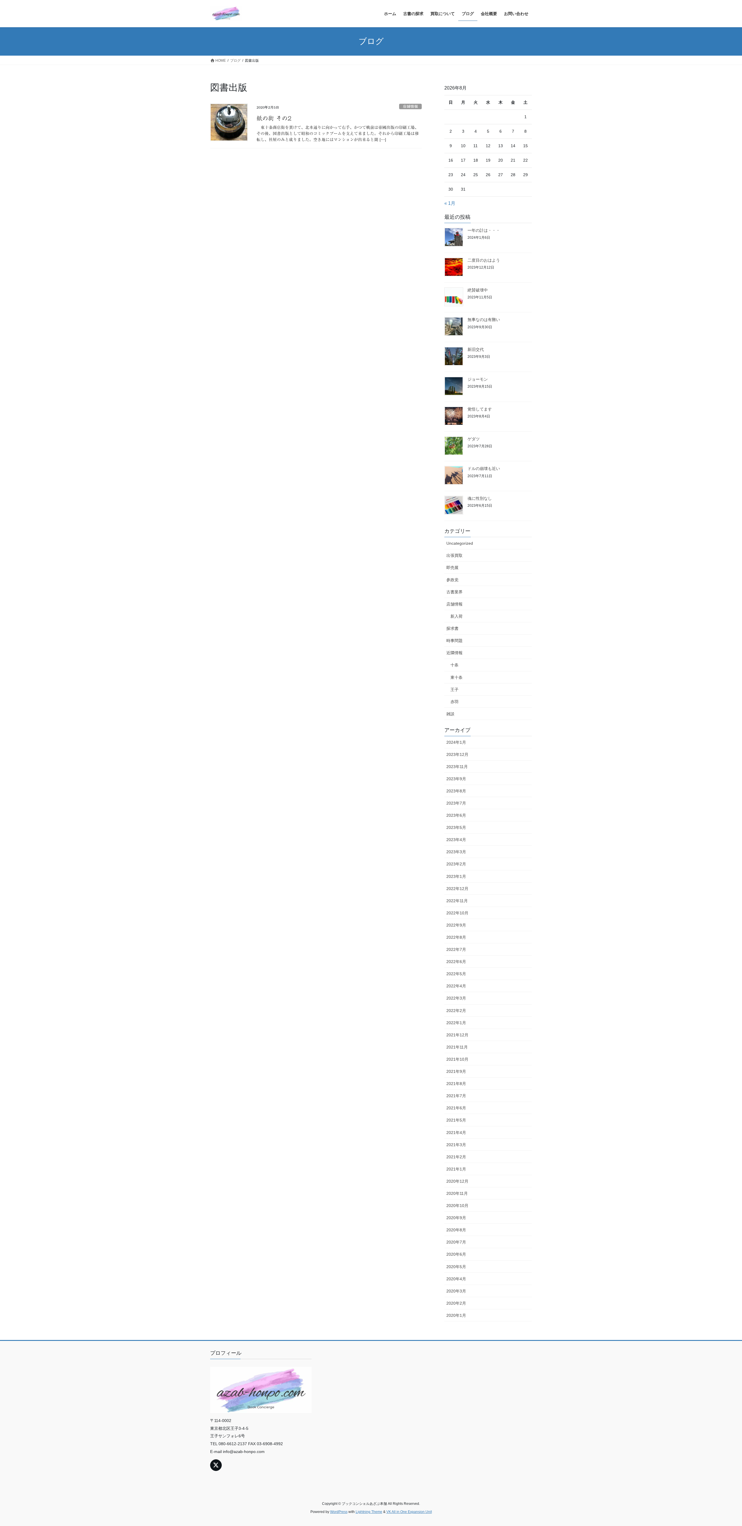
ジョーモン (478, 379)
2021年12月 (457, 1035)
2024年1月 (456, 742)
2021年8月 (456, 1083)
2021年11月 (457, 1047)
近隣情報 (454, 652)
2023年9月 (456, 778)
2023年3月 (456, 851)
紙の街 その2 (274, 118)
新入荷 (456, 616)
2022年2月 (456, 1010)
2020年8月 (456, 1230)
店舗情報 (410, 106)
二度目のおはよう (484, 260)
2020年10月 (457, 1205)
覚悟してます (480, 409)
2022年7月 (456, 949)
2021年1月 (456, 1169)
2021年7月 (456, 1095)
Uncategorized (459, 543)
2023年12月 (457, 754)
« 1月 (449, 203)
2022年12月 (457, 888)
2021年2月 (456, 1157)
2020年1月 (456, 1315)
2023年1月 (456, 876)
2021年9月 (456, 1071)
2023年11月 (457, 766)
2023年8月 (456, 791)
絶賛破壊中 (478, 290)
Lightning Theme (369, 1512)
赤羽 (454, 701)
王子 (454, 689)
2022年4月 (456, 986)
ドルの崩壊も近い (484, 468)
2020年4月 (456, 1279)
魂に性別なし (480, 498)
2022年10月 (457, 913)
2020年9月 (456, 1217)
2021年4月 (456, 1132)
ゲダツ (474, 439)
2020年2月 (456, 1303)
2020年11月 (457, 1193)
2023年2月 (456, 864)
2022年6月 (456, 961)
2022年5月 (456, 973)
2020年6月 (456, 1254)
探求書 (452, 628)
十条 (454, 665)
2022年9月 (456, 925)
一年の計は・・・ (484, 230)
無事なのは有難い (484, 319)
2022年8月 (456, 937)
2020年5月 (456, 1266)
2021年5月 (456, 1120)
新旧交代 (476, 349)
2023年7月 (456, 803)
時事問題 (454, 640)
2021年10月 (457, 1059)
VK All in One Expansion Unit (409, 1512)
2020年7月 (456, 1242)
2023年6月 (456, 815)
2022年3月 (456, 998)
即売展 (452, 567)
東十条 (456, 677)
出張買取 (454, 555)
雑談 (450, 714)
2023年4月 (456, 839)
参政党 (452, 579)
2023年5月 (456, 827)
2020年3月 (456, 1291)
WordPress (339, 1512)
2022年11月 (457, 900)
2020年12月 (457, 1181)
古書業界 (454, 592)
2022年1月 (456, 1022)
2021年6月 (456, 1108)
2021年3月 (456, 1144)
